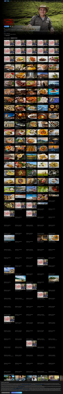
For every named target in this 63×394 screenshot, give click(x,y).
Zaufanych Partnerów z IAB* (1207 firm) (26, 384)
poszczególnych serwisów (21, 386)
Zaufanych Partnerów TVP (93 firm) (39, 384)
